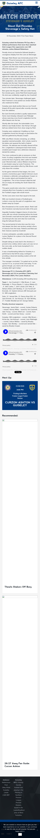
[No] (37, 830)
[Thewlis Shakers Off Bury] (20, 501)
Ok (20, 834)
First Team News (27, 36)
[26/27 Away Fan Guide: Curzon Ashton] (20, 677)
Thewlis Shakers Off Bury (18, 587)
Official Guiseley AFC (7, 348)
